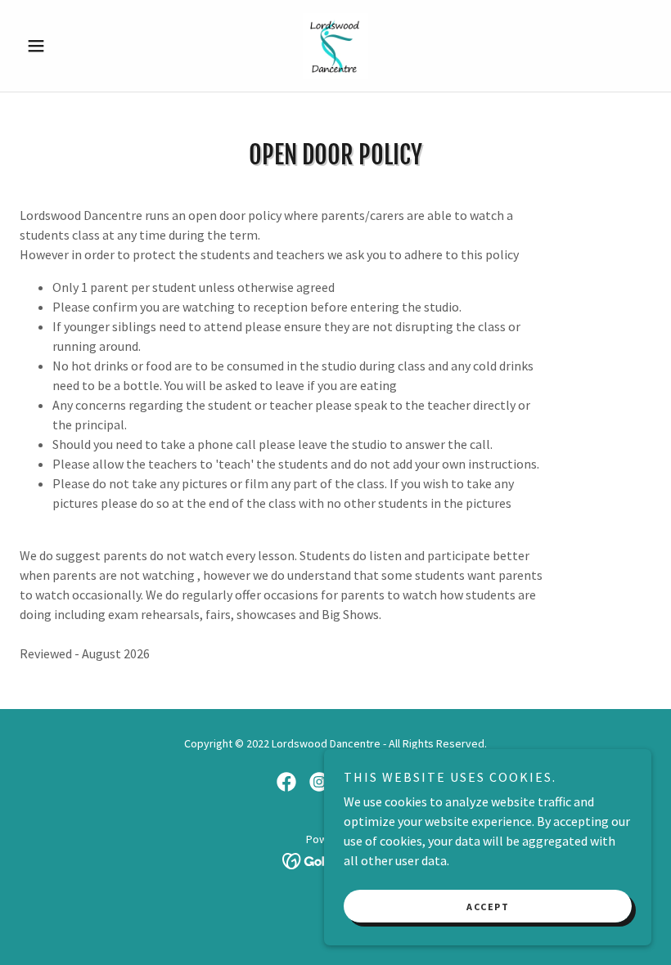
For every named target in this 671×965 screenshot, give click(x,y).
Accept (487, 906)
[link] (335, 46)
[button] (67, 45)
